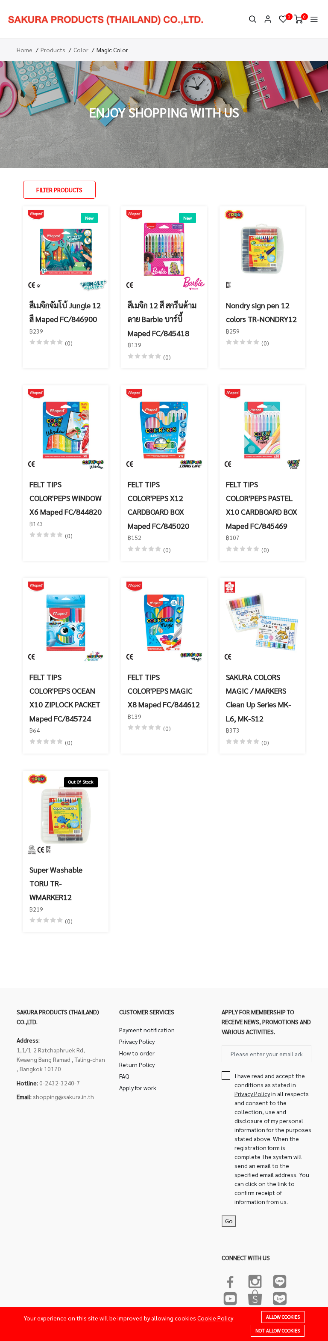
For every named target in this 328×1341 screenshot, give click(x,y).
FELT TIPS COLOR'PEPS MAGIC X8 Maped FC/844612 (164, 690)
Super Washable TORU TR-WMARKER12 (55, 883)
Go (229, 1221)
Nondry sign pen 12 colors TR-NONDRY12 (261, 312)
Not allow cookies (277, 1330)
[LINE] (279, 1279)
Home (24, 50)
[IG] (255, 1279)
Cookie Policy (215, 1318)
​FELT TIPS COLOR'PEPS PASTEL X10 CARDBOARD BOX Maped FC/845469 (261, 504)
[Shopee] (255, 1296)
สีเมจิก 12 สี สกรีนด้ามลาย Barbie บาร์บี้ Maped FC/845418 (162, 319)
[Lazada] (279, 1296)
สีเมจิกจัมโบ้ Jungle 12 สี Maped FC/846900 (65, 312)
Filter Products (59, 190)
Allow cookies (283, 1317)
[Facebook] (230, 1279)
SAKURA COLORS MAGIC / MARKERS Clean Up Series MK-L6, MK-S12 (258, 697)
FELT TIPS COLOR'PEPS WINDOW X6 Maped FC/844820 (65, 498)
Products (53, 50)
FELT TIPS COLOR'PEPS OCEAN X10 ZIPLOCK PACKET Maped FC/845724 (64, 697)
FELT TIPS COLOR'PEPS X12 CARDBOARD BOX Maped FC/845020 (158, 504)
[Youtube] (230, 1296)
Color (80, 50)
